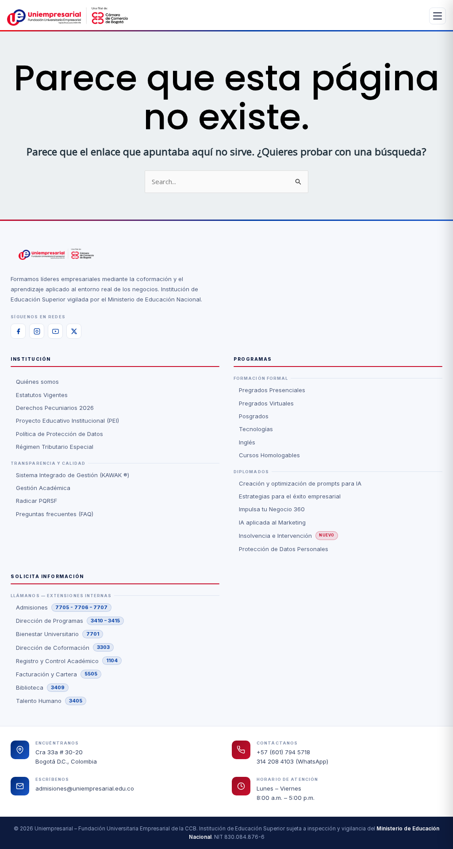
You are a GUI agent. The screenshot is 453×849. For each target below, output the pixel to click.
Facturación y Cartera (56, 674)
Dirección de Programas (68, 620)
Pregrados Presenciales (272, 390)
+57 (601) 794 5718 (283, 752)
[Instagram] (36, 331)
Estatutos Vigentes (42, 394)
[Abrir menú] (437, 16)
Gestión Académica (43, 487)
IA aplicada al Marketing (272, 522)
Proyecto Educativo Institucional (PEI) (67, 420)
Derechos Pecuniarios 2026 (55, 407)
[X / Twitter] (73, 331)
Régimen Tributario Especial (54, 446)
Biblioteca (40, 687)
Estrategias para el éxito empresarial (290, 496)
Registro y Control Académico (67, 660)
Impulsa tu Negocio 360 (272, 509)
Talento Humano (49, 700)
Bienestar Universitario (57, 633)
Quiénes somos (37, 381)
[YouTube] (55, 331)
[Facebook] (18, 331)
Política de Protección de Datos (59, 433)
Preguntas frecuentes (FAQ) (54, 513)
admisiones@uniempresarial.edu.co (84, 788)
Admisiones (61, 607)
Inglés (247, 442)
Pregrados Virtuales (266, 403)
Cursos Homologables (269, 455)
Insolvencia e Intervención (286, 535)
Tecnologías (256, 428)
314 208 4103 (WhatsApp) (292, 761)
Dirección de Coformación (63, 647)
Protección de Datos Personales (283, 548)
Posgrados (254, 416)
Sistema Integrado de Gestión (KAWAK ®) (72, 475)
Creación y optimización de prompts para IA (300, 483)
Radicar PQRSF (36, 500)
